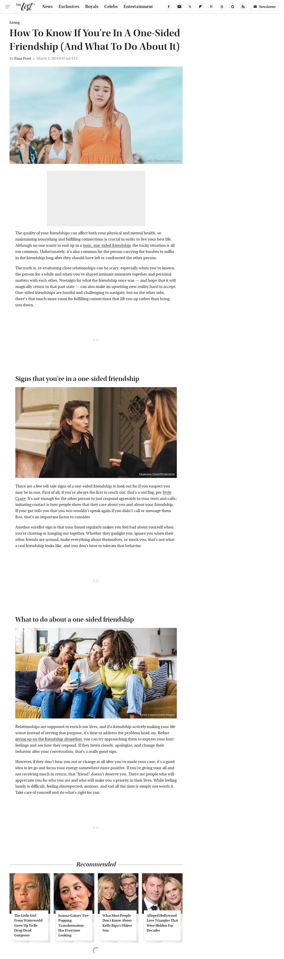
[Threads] (221, 6)
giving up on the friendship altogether (48, 739)
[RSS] (243, 6)
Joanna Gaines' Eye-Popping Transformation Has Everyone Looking (73, 925)
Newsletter (267, 7)
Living (15, 22)
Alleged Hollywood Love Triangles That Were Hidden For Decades (162, 922)
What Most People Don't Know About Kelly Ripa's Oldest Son (117, 922)
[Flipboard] (200, 6)
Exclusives (69, 6)
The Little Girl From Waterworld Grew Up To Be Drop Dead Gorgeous (28, 925)
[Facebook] (168, 6)
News (47, 6)
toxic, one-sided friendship (106, 245)
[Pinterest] (211, 6)
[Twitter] (189, 6)
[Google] (232, 6)
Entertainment (138, 6)
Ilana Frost (22, 58)
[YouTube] (179, 6)
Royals (92, 6)
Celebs (111, 6)
